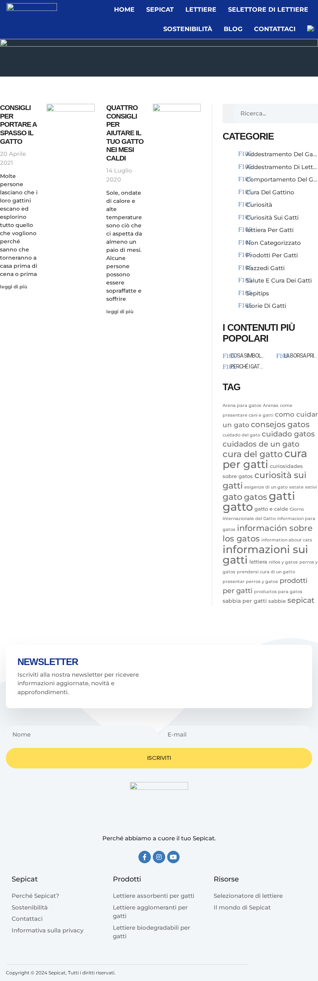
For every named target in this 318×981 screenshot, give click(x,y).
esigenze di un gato (266, 487)
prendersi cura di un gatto (266, 571)
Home (124, 9)
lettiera (258, 562)
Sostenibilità (187, 29)
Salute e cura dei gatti (279, 280)
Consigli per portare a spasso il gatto (18, 124)
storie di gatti (266, 305)
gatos (255, 497)
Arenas (270, 405)
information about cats (286, 540)
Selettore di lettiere (268, 9)
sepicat (301, 600)
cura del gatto (253, 454)
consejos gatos (280, 424)
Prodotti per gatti (272, 255)
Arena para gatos (242, 405)
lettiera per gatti (270, 230)
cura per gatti (265, 459)
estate (296, 487)
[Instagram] (159, 857)
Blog (233, 29)
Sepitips (257, 293)
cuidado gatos (288, 433)
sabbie (277, 601)
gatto (238, 506)
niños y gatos (283, 562)
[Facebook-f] (144, 857)
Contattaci (275, 29)
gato (232, 496)
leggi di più (13, 287)
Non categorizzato (273, 242)
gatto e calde (271, 509)
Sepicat (160, 9)
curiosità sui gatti (264, 480)
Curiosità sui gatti (272, 217)
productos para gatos (278, 591)
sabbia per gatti (245, 600)
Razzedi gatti (265, 268)
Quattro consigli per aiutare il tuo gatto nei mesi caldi (124, 133)
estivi (311, 487)
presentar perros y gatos (250, 581)
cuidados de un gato (261, 444)
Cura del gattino (270, 192)
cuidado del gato (241, 435)
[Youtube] (173, 857)
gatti (282, 496)
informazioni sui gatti (265, 555)
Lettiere (200, 9)
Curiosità (259, 204)
